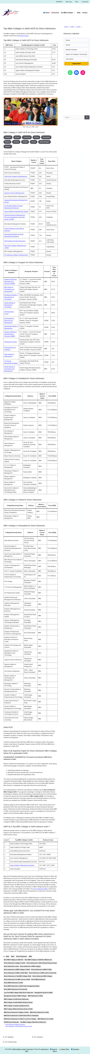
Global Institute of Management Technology (9, 305)
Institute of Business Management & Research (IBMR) (10, 281)
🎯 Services (55, 12)
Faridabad (27, 137)
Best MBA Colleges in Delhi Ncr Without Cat (38, 959)
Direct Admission (21, 956)
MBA (30, 956)
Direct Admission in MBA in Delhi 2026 (16, 973)
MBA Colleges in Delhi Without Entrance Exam (18, 1002)
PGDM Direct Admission (11, 1022)
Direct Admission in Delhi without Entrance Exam (42, 963)
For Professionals (11, 1042)
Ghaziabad (46, 137)
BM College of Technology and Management (9, 289)
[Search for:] (73, 117)
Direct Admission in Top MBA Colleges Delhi (17, 976)
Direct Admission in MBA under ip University (42, 973)
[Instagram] (82, 72)
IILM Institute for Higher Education (14, 241)
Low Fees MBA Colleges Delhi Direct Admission (18, 992)
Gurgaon (8, 137)
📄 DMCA (54, 1051)
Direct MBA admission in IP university (15, 989)
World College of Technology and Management (9, 369)
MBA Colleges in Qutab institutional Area (16, 1005)
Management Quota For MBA (44, 992)
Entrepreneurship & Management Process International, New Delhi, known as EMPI (14, 217)
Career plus (29, 1049)
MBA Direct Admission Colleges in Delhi (16, 1012)
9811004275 (59, 1)
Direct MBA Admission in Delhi (13, 982)
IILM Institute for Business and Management (9, 320)
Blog (78, 12)
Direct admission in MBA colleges (30, 966)
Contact (84, 12)
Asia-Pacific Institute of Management (15, 176)
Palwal (36, 137)
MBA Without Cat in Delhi (45, 1019)
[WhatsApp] (70, 72)
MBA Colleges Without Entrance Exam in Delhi (18, 1009)
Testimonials (85, 1)
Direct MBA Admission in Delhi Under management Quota (21, 986)
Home (66, 27)
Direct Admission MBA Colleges (42, 976)
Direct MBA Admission (38, 979)
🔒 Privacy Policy (64, 1049)
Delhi (7, 956)
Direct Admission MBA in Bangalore (15, 1024)
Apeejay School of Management (14, 193)
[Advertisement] (76, 98)
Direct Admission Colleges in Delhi (14, 963)
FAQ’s (76, 1)
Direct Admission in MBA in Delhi (41, 969)
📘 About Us (53, 1049)
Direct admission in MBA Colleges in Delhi (17, 969)
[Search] (86, 117)
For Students (9, 1037)
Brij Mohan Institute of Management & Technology (11, 297)
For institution (38, 1037)
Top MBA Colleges (67, 12)
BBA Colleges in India (19, 1049)
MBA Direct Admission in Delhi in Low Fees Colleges (20, 1019)
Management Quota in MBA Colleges (15, 996)
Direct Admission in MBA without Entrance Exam (18, 1026)
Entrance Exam (23, 35)
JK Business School (10, 342)
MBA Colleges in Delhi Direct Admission (16, 999)
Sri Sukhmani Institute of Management (16, 255)
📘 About (46, 12)
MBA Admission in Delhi (35, 996)
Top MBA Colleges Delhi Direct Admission (33, 1022)
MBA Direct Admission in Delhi (39, 1012)
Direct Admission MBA (40, 889)
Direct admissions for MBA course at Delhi (17, 979)
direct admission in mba (11, 966)
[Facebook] (76, 72)
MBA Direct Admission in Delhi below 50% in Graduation (21, 1015)
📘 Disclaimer (75, 1049)
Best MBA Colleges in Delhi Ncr (13, 959)
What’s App (69, 1)
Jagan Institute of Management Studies (16, 211)
